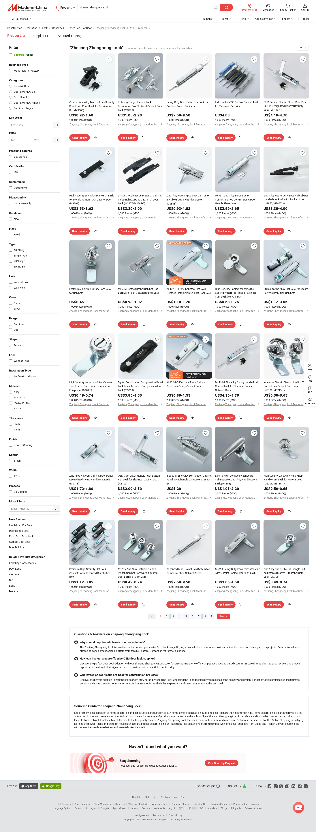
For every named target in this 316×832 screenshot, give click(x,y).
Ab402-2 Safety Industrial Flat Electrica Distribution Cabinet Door (188, 291)
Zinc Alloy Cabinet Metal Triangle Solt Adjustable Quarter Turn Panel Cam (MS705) (284, 572)
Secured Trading (70, 36)
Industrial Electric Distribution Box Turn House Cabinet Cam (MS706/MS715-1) (285, 386)
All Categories (20, 19)
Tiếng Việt (236, 808)
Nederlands (159, 808)
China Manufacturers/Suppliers (109, 804)
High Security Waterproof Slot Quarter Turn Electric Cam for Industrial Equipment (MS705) (90, 386)
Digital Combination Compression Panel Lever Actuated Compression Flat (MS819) (140, 386)
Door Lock (15, 568)
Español (78, 808)
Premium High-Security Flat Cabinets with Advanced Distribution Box (89, 573)
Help (243, 19)
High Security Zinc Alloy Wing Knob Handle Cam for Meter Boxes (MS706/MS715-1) (283, 479)
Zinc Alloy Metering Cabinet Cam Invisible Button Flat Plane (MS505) (187, 199)
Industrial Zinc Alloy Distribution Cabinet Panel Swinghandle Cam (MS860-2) (189, 479)
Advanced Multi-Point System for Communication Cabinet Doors (188, 571)
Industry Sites (200, 804)
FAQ (147, 797)
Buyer (224, 19)
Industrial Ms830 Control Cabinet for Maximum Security (237, 104)
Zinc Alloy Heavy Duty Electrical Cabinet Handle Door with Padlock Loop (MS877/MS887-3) (286, 199)
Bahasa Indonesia (254, 808)
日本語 (192, 808)
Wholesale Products (138, 804)
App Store (28, 786)
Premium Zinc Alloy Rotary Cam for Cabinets (90, 291)
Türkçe (224, 808)
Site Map (165, 797)
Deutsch (146, 808)
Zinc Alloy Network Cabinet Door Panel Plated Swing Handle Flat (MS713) (91, 479)
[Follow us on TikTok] (276, 786)
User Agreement (141, 815)
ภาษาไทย (212, 808)
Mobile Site (179, 797)
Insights (255, 804)
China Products (82, 804)
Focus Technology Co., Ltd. (160, 819)
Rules (306, 19)
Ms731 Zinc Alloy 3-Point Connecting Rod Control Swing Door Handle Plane (235, 199)
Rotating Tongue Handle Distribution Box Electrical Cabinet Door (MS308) (140, 106)
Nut (11, 580)
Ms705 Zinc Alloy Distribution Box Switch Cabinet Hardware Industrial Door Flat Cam (138, 572)
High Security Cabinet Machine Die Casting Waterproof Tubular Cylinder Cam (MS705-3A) (235, 292)
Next (222, 616)
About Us (136, 797)
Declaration (159, 815)
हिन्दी (202, 808)
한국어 (182, 808)
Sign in (305, 9)
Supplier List (41, 36)
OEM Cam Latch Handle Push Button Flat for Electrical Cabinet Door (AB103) (139, 479)
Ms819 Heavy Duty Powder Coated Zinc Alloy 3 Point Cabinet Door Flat (237, 571)
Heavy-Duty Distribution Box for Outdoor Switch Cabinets (187, 104)
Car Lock (14, 574)
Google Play (51, 786)
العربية (172, 808)
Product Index (240, 804)
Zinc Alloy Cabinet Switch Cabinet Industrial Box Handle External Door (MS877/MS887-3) (140, 199)
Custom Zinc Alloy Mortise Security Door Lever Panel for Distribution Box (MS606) (91, 106)
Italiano (134, 808)
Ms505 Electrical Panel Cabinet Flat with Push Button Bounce (138, 290)
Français (104, 808)
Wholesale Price (160, 804)
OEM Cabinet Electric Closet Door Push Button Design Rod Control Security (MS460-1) (285, 106)
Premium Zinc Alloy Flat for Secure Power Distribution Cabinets (286, 291)
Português (91, 808)
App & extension (264, 19)
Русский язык (120, 808)
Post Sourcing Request (221, 763)
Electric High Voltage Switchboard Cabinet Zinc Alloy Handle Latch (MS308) (236, 479)
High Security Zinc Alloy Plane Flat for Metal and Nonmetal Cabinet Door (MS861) (91, 199)
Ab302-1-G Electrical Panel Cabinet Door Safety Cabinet (186, 384)
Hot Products (64, 804)
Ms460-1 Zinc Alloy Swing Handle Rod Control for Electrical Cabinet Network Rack (236, 386)
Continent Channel (181, 804)
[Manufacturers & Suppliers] (27, 7)
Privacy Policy (175, 815)
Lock (12, 585)
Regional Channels (220, 804)
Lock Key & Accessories (22, 563)
